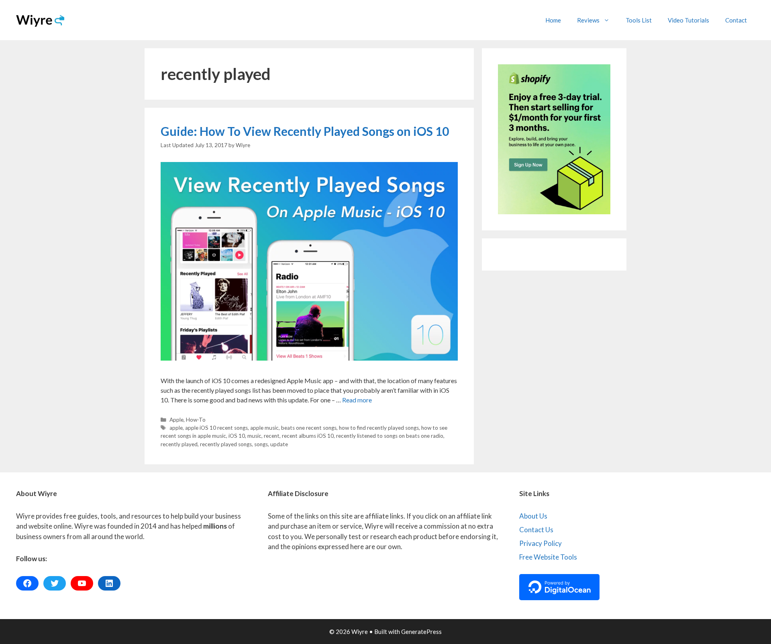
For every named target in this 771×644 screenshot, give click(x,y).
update (279, 444)
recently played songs (226, 444)
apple (176, 428)
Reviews (588, 20)
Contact (736, 20)
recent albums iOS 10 (308, 436)
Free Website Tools (548, 557)
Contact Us (536, 529)
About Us (533, 516)
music (254, 436)
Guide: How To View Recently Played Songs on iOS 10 (305, 131)
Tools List (639, 20)
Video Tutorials (688, 20)
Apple (176, 419)
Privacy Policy (540, 543)
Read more (357, 400)
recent (271, 436)
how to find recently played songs (379, 428)
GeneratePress (421, 631)
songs (261, 444)
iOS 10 (236, 436)
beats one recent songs (309, 428)
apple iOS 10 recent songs (216, 428)
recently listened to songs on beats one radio (389, 436)
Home (553, 20)
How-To (196, 419)
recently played (179, 444)
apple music (264, 428)
